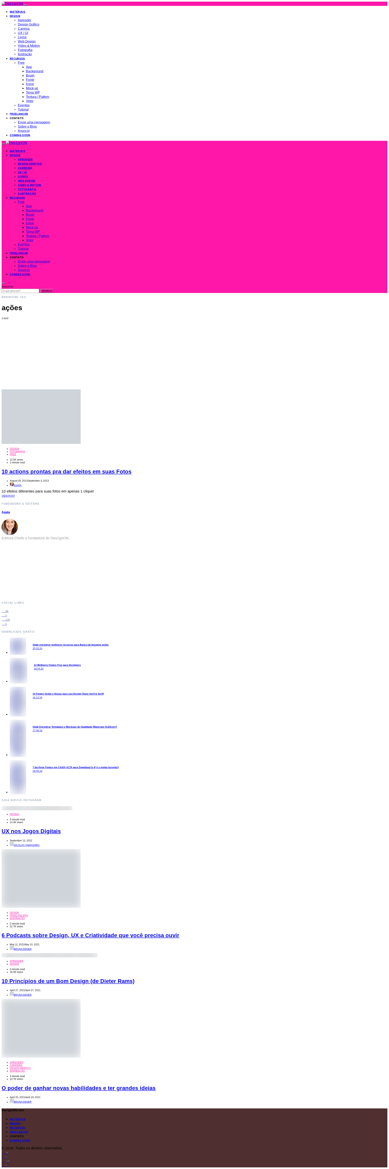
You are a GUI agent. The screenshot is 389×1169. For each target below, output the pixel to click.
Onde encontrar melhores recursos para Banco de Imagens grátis (71, 644)
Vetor (29, 101)
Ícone (30, 84)
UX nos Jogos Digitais (31, 831)
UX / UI (23, 33)
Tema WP (33, 92)
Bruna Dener (23, 949)
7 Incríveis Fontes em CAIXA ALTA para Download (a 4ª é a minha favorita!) (76, 767)
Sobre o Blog (27, 126)
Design (15, 16)
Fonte (30, 79)
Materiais (17, 11)
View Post (8, 496)
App (29, 67)
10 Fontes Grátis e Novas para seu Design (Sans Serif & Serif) (68, 693)
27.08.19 (37, 730)
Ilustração (25, 54)
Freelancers (19, 915)
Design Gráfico (28, 24)
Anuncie (24, 131)
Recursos (17, 58)
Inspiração (17, 918)
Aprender (24, 20)
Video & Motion (29, 45)
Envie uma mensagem (34, 122)
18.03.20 (39, 668)
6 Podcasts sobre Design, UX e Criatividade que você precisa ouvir (90, 935)
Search (47, 291)
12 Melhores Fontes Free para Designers (57, 665)
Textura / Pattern (37, 96)
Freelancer (19, 113)
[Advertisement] (194, 350)
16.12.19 (37, 697)
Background (34, 71)
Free (21, 62)
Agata (17, 485)
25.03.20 (37, 648)
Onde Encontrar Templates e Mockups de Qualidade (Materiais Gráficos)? (75, 727)
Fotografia (25, 50)
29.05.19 (37, 771)
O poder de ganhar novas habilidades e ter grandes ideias (79, 1088)
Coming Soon (20, 135)
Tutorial (23, 109)
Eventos (24, 105)
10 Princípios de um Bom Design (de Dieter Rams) (68, 981)
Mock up (32, 88)
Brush (30, 75)
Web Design (27, 41)
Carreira (24, 28)
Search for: (8, 286)
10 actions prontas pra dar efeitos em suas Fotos (66, 472)
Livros (22, 37)
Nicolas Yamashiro (27, 845)
